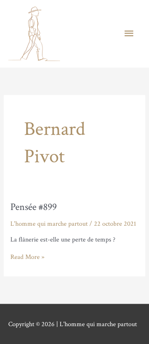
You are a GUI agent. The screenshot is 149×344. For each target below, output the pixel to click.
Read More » (27, 257)
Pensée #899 (33, 206)
